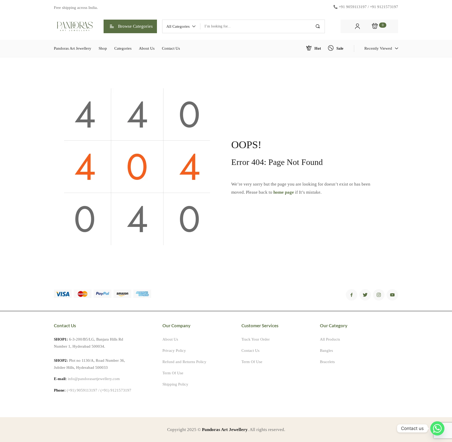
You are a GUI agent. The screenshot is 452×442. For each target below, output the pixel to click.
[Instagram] (379, 295)
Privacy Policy (174, 350)
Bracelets (327, 362)
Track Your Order (255, 339)
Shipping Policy (175, 384)
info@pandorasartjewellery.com (94, 379)
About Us (170, 339)
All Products (330, 339)
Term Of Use (172, 373)
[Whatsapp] (437, 428)
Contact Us (250, 350)
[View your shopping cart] (375, 26)
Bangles (326, 350)
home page (283, 192)
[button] (181, 26)
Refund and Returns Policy (184, 362)
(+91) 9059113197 (82, 390)
